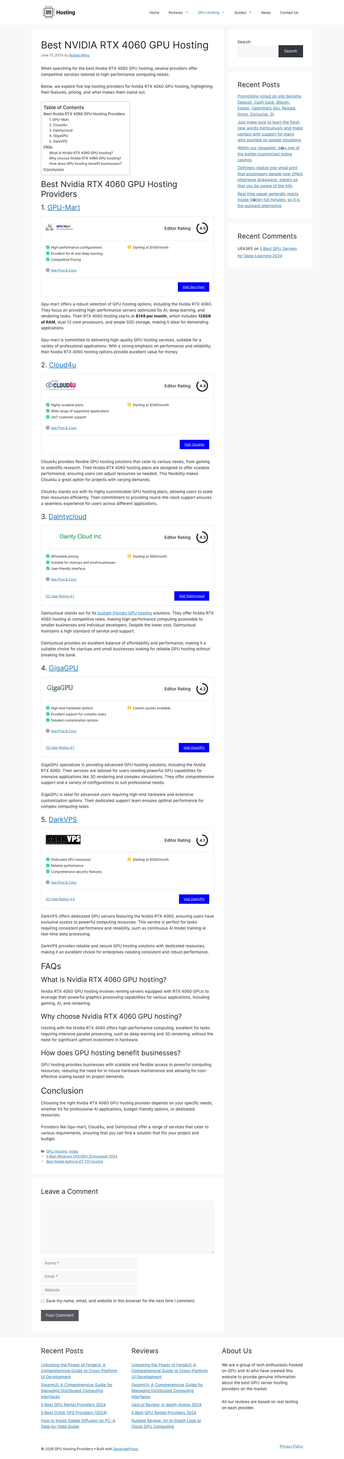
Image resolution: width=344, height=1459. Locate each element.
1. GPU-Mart (59, 120)
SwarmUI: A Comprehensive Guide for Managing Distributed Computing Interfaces (76, 1390)
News (266, 12)
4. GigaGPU (58, 136)
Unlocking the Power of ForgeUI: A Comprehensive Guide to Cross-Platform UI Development (79, 1371)
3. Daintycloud (61, 130)
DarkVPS (63, 819)
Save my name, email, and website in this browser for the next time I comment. (120, 1300)
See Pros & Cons (63, 270)
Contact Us (289, 12)
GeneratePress (125, 1449)
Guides (240, 12)
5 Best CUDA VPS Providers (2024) (74, 1412)
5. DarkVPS (58, 141)
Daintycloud (68, 516)
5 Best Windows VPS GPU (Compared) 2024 (81, 1156)
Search (244, 42)
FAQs (48, 147)
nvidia (73, 1151)
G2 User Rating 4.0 (60, 899)
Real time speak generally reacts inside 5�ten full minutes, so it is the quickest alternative (269, 199)
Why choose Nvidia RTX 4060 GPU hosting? (85, 158)
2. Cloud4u (58, 125)
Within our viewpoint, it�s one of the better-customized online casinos (269, 154)
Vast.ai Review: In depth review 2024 (166, 1404)
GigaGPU (63, 668)
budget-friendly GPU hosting (125, 613)
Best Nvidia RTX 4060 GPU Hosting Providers (84, 113)
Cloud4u (62, 365)
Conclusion (54, 169)
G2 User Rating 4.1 (60, 596)
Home (154, 12)
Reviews (176, 12)
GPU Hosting (208, 12)
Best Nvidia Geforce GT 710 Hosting (74, 1161)
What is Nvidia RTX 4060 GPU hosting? (81, 153)
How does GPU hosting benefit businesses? (85, 164)
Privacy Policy (291, 1446)
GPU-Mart (64, 207)
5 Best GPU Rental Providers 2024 (73, 1404)
